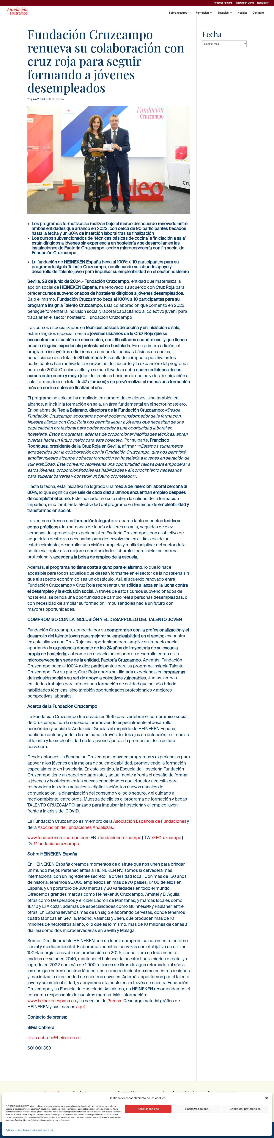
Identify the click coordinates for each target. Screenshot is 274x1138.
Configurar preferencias (245, 1108)
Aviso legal (48, 1130)
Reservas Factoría (223, 3)
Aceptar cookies (148, 1108)
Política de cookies (13, 1130)
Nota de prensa (54, 99)
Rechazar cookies (196, 1108)
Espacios (223, 12)
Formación (202, 12)
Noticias (242, 12)
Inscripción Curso (245, 3)
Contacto (258, 12)
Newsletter (262, 3)
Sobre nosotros (178, 12)
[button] (266, 1098)
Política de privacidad (32, 1130)
